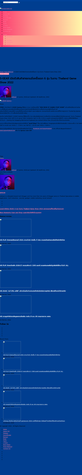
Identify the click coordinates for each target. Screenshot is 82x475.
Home (5, 12)
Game (2, 158)
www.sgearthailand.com (7, 130)
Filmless (5, 16)
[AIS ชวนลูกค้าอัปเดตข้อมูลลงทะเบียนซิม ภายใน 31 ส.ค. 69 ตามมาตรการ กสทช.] (15, 313)
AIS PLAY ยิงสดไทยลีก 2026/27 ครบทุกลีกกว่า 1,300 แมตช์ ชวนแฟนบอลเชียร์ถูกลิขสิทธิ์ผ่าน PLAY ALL (34, 265)
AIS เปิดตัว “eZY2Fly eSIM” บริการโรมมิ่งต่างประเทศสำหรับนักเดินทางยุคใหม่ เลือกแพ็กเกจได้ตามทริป (33, 291)
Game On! (6, 14)
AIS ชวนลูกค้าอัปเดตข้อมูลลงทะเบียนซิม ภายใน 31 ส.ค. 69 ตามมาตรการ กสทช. (25, 316)
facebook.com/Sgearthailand (42, 129)
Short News (6, 27)
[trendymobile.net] (6, 9)
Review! (5, 20)
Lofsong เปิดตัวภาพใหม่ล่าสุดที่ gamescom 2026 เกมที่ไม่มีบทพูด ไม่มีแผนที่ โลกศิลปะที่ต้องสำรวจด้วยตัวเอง (34, 421)
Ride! (4, 22)
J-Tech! (5, 25)
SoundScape (7, 18)
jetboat (14, 97)
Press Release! (7, 29)
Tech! (5, 23)
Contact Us (6, 31)
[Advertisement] (41, 59)
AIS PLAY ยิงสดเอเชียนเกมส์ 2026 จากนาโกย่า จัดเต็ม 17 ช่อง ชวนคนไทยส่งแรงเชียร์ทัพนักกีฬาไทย (32, 240)
